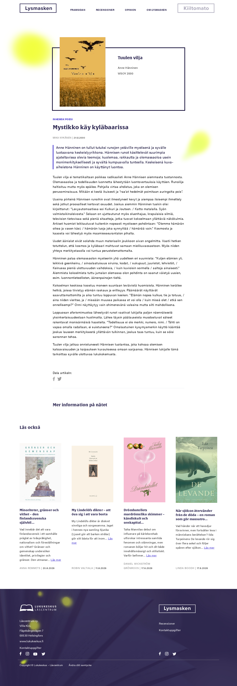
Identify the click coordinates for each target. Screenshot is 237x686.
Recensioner (105, 9)
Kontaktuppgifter (30, 648)
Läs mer (56, 560)
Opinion (130, 9)
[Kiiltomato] (195, 12)
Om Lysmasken (157, 9)
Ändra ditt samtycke (80, 665)
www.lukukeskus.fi (32, 641)
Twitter (59, 379)
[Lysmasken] (38, 12)
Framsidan (78, 9)
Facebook (55, 379)
